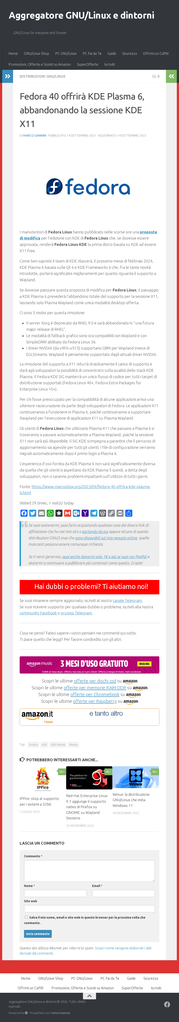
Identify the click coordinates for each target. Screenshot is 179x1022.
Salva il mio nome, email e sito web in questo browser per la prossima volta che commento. (84, 920)
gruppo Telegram (76, 613)
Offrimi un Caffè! (156, 53)
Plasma (73, 744)
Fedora (33, 744)
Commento (33, 856)
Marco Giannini (34, 135)
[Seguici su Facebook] (167, 1004)
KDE (44, 744)
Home (13, 53)
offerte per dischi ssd (95, 680)
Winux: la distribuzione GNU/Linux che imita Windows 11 (131, 800)
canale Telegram (127, 600)
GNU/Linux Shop (36, 53)
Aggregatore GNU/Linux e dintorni (81, 15)
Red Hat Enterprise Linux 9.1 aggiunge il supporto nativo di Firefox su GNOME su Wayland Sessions (86, 807)
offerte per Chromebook (95, 694)
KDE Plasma (58, 744)
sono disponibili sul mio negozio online (106, 538)
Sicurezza (129, 53)
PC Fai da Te (92, 53)
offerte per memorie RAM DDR (95, 687)
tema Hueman (61, 1012)
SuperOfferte (87, 64)
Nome (29, 886)
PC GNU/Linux (66, 53)
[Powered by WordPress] (26, 1013)
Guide (112, 53)
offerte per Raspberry (95, 701)
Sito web (30, 901)
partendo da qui (95, 531)
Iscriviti (109, 64)
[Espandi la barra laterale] (7, 76)
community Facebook (38, 613)
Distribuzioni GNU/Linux (42, 76)
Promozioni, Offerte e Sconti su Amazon (40, 64)
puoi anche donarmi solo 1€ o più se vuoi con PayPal (104, 556)
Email (97, 886)
